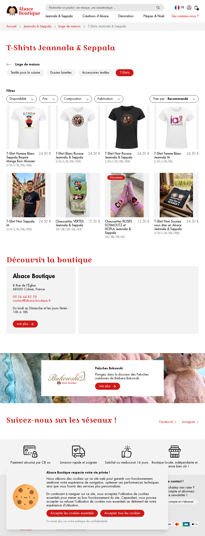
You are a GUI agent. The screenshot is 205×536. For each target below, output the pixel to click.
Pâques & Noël (154, 16)
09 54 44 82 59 (25, 297)
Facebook (166, 422)
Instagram (188, 422)
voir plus (22, 324)
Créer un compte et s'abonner (175, 501)
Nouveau (116, 177)
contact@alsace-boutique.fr (32, 300)
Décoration (126, 16)
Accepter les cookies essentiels (72, 513)
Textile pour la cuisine (25, 72)
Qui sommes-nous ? (185, 16)
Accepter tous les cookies (122, 513)
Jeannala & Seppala (59, 16)
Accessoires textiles (95, 72)
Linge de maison (69, 26)
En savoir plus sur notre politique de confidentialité (76, 521)
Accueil (11, 26)
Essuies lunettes (61, 72)
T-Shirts (125, 72)
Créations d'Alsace (95, 16)
